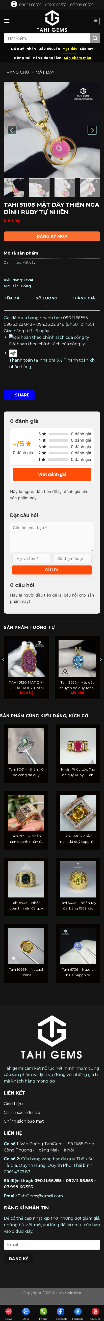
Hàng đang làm (47, 58)
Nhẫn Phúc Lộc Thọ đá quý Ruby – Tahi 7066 (78, 772)
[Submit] (95, 38)
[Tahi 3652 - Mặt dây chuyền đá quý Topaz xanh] (77, 658)
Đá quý (17, 49)
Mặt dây (70, 49)
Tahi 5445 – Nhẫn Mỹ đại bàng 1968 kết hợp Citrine (78, 906)
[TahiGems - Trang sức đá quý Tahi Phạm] (52, 21)
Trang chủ (16, 72)
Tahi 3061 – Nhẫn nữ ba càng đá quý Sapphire (26, 772)
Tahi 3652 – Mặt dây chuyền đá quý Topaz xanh (77, 685)
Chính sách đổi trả (22, 1112)
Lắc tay (86, 49)
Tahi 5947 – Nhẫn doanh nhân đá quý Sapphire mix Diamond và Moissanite (26, 906)
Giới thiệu (13, 1103)
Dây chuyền (49, 49)
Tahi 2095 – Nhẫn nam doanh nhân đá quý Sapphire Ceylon (26, 839)
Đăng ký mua (52, 236)
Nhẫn (31, 49)
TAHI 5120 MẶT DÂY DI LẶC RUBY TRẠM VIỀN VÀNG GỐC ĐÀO (26, 685)
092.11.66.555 (79, 1180)
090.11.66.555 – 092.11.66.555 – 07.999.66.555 (56, 5)
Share (22, 395)
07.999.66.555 (18, 1187)
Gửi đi (51, 569)
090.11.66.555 (48, 1180)
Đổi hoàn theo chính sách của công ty (47, 344)
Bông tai (22, 58)
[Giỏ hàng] (96, 21)
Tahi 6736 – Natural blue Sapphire (78, 972)
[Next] (91, 130)
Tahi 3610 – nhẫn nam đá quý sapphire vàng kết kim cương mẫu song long (78, 839)
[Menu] (7, 21)
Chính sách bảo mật (24, 1121)
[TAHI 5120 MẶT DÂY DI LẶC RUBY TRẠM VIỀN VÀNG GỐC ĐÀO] (26, 658)
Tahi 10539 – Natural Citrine (26, 972)
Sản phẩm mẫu (77, 58)
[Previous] (12, 130)
